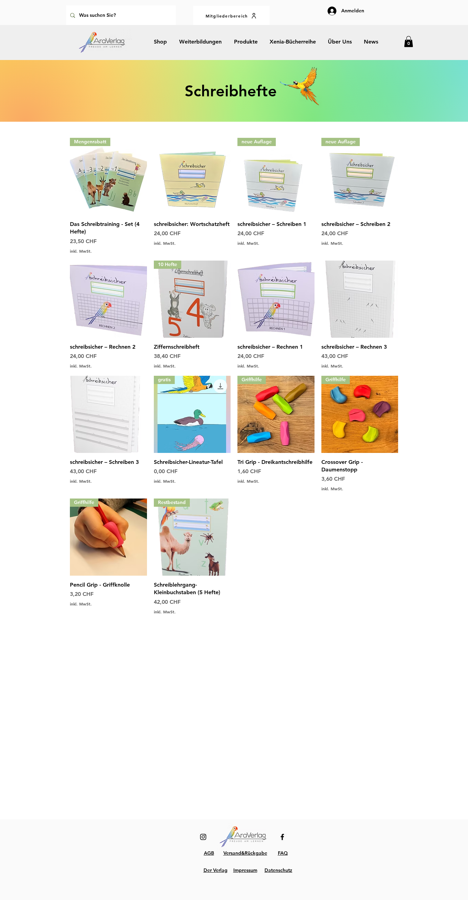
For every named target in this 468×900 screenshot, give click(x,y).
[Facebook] (282, 837)
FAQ (283, 853)
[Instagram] (203, 837)
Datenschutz (278, 870)
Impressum (245, 870)
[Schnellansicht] (192, 176)
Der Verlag (215, 870)
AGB (209, 853)
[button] (408, 41)
